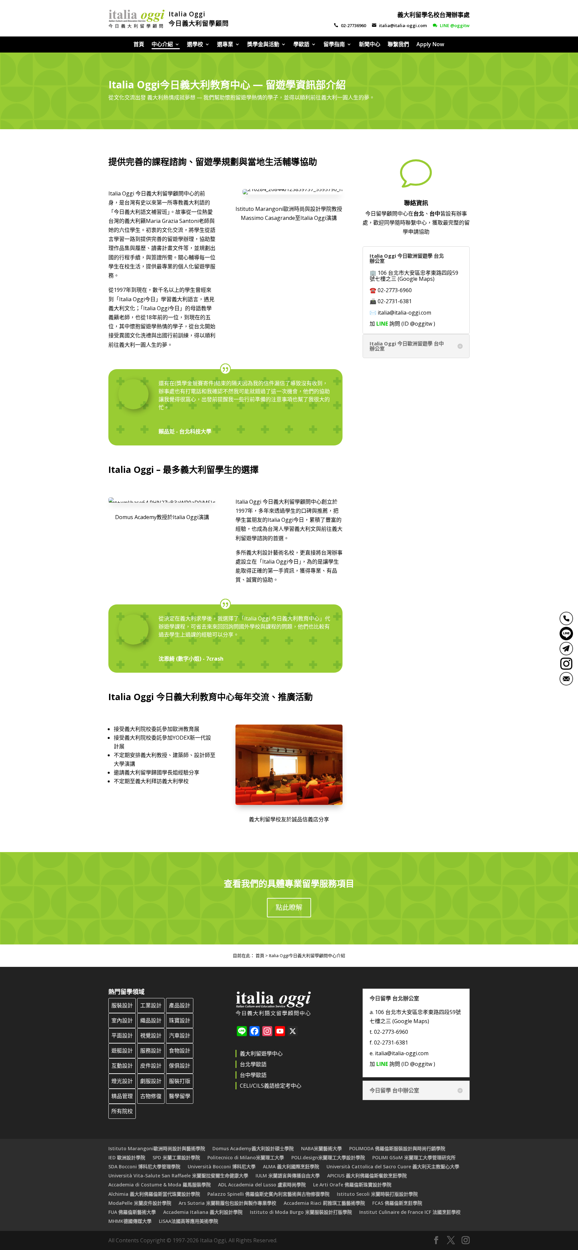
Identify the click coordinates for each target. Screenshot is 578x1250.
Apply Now (430, 45)
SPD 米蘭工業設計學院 (176, 1157)
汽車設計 (179, 1035)
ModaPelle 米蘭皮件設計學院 (139, 1203)
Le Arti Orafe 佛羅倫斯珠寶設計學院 (352, 1184)
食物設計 (179, 1050)
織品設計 (151, 1020)
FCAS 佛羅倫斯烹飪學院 (397, 1203)
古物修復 (151, 1096)
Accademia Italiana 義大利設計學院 (203, 1212)
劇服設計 (151, 1081)
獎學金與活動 (263, 45)
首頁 (138, 45)
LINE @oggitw (451, 25)
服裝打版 (179, 1081)
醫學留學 (179, 1096)
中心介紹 (162, 45)
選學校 (195, 45)
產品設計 (179, 1005)
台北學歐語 (253, 1064)
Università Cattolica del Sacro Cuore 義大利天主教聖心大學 (392, 1166)
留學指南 (334, 45)
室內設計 (122, 1020)
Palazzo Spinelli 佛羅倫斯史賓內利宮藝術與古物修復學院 (268, 1194)
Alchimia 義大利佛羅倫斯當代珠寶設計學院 (154, 1194)
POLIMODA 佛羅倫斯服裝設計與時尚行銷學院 (397, 1148)
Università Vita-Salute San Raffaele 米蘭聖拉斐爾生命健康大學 (178, 1175)
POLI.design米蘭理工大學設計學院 (328, 1157)
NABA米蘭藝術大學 (321, 1148)
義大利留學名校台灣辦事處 (433, 15)
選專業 (225, 45)
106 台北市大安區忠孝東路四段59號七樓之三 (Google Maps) (414, 275)
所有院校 (122, 1111)
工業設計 (151, 1005)
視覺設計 (151, 1035)
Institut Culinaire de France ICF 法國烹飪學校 (410, 1212)
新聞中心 (369, 45)
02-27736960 (350, 25)
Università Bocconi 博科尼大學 (222, 1166)
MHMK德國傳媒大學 (130, 1221)
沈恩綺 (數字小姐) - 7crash (191, 658)
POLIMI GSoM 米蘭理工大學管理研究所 (414, 1157)
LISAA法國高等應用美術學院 (188, 1221)
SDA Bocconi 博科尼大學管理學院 (144, 1166)
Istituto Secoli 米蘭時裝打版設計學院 (377, 1194)
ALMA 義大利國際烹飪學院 (291, 1166)
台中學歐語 (253, 1075)
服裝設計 (122, 1005)
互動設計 (122, 1065)
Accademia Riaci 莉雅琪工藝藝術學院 (324, 1203)
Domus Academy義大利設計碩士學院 (253, 1148)
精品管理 (122, 1096)
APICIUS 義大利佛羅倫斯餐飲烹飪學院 (367, 1175)
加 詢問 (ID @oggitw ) (402, 323)
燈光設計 (122, 1081)
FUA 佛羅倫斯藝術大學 (132, 1212)
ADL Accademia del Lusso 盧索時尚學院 (262, 1184)
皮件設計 (151, 1065)
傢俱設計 (179, 1065)
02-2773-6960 (395, 290)
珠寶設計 (179, 1020)
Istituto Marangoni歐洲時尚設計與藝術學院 (156, 1148)
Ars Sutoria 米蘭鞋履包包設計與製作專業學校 (227, 1203)
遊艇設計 (122, 1050)
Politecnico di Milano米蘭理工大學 (245, 1157)
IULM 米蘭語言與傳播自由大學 (288, 1175)
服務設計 (151, 1050)
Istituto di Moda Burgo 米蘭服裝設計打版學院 (301, 1212)
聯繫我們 (398, 45)
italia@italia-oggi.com (399, 25)
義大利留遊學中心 (261, 1053)
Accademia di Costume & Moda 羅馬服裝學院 (159, 1184)
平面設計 (122, 1035)
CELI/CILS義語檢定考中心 (270, 1085)
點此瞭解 (289, 907)
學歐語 (301, 45)
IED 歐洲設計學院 (126, 1157)
